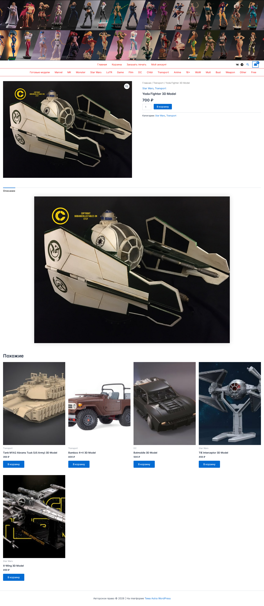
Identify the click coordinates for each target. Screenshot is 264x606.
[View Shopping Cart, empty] (255, 64)
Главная (102, 64)
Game (120, 72)
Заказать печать (136, 64)
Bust (218, 72)
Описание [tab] (9, 190)
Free (253, 72)
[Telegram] (242, 64)
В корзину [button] (14, 464)
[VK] (237, 64)
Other (243, 72)
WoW (198, 72)
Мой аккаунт (159, 64)
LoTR (109, 72)
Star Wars (95, 72)
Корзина (117, 64)
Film (131, 72)
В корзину (163, 106)
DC (140, 72)
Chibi (150, 72)
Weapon (230, 72)
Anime (177, 72)
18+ (188, 72)
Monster (80, 72)
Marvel (58, 72)
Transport (163, 72)
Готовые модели (40, 72)
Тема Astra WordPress (158, 598)
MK (69, 72)
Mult (208, 72)
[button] (247, 64)
